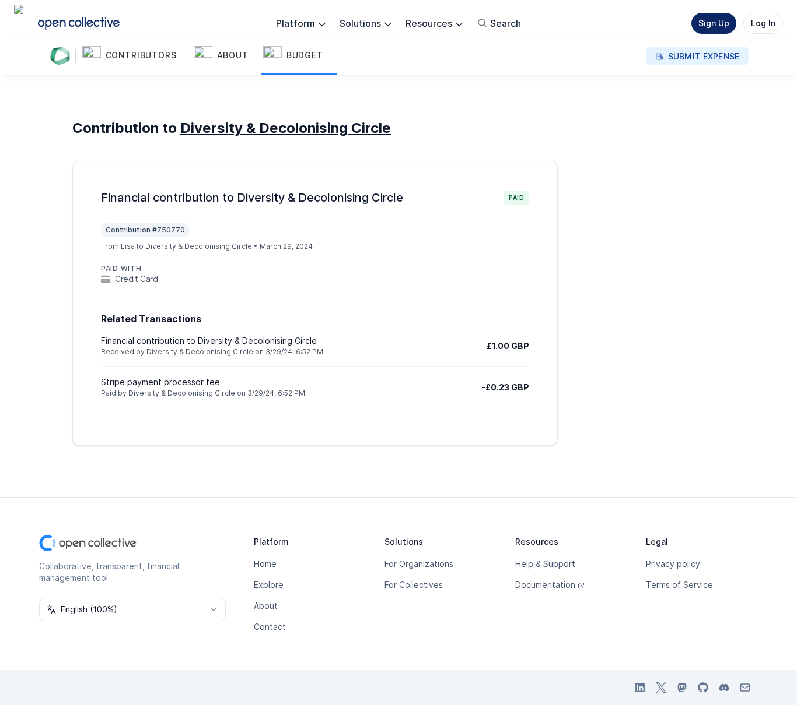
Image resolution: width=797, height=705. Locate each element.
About (266, 606)
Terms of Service (679, 585)
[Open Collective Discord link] (724, 687)
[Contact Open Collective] (745, 687)
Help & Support (545, 564)
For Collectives (413, 585)
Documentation (545, 585)
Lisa (128, 246)
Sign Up (713, 23)
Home (265, 564)
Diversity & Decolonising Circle (285, 127)
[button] (135, 56)
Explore (269, 585)
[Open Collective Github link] (703, 687)
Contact (270, 627)
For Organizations (418, 564)
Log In (763, 23)
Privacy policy (673, 564)
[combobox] (132, 609)
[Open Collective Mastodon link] (682, 687)
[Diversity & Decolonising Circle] (62, 56)
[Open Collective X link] (661, 687)
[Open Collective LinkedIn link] (640, 687)
